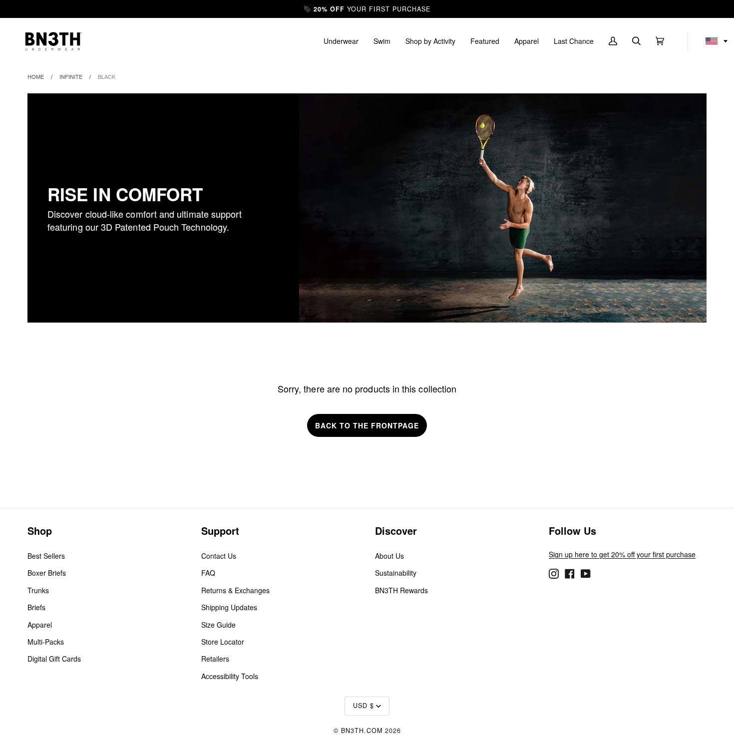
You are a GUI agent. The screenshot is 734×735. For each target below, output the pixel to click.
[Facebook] (570, 573)
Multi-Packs (45, 642)
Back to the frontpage (367, 425)
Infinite (70, 76)
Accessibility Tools (229, 676)
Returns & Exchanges (235, 590)
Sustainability (395, 573)
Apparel (39, 625)
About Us (389, 556)
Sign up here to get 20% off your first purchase (622, 554)
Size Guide (218, 625)
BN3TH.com (361, 730)
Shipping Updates (229, 607)
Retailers (215, 659)
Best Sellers (46, 556)
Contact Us (218, 556)
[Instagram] (554, 573)
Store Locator (222, 642)
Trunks (38, 590)
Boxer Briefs (46, 573)
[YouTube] (586, 573)
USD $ (363, 705)
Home (35, 76)
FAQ (208, 573)
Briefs (36, 607)
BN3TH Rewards (401, 590)
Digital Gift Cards (54, 659)
